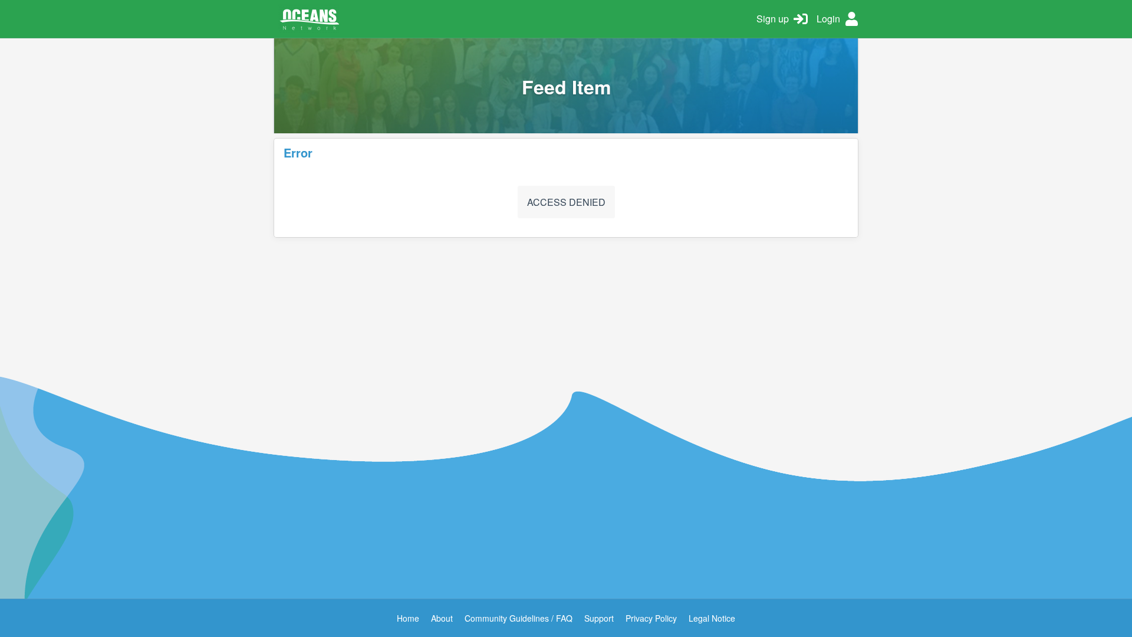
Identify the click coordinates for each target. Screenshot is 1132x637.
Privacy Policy (651, 618)
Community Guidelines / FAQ (518, 618)
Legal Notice (712, 618)
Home (408, 618)
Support (599, 618)
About (442, 618)
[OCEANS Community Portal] (510, 19)
